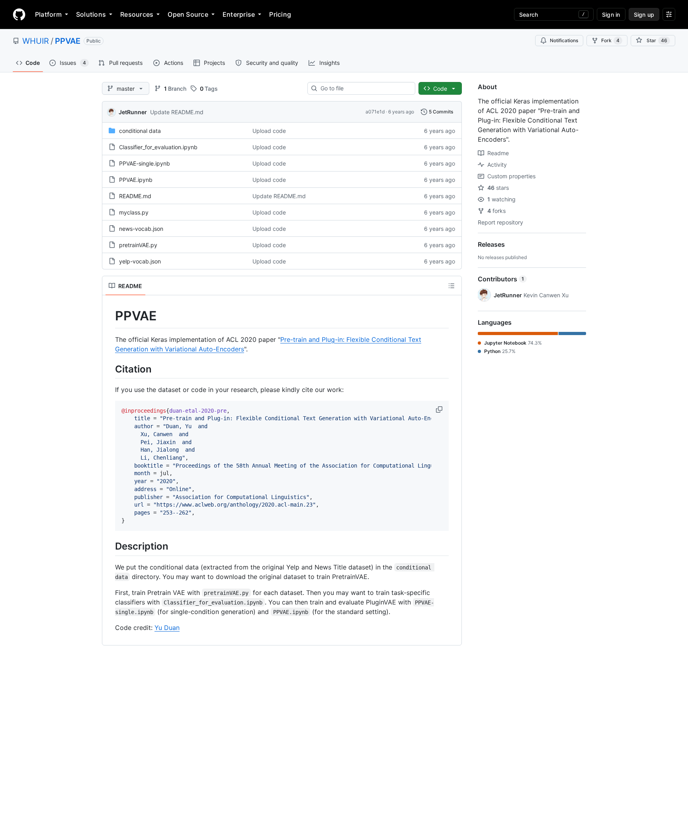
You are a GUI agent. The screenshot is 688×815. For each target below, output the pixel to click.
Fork (610, 40)
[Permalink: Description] (109, 546)
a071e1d (375, 112)
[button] (440, 409)
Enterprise (239, 14)
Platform (48, 14)
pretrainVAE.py (138, 245)
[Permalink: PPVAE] (109, 316)
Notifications (564, 40)
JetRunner (133, 112)
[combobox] (364, 88)
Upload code (269, 130)
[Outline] (451, 285)
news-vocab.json (141, 228)
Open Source (188, 14)
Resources (136, 14)
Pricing (280, 14)
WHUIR (35, 41)
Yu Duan (167, 628)
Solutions (91, 14)
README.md (135, 196)
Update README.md (176, 112)
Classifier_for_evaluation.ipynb (158, 147)
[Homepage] (19, 14)
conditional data (140, 130)
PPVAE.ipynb (135, 179)
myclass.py (134, 212)
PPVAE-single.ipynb (144, 163)
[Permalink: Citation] (109, 368)
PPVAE (67, 41)
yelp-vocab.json (140, 261)
